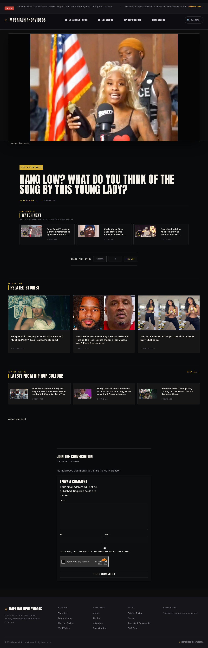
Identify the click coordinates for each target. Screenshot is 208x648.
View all (193, 372)
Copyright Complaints (139, 623)
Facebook (100, 259)
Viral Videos (158, 20)
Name (62, 534)
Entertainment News (76, 20)
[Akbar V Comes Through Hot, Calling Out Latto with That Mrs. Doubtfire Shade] (148, 394)
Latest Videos (105, 20)
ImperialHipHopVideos (25, 20)
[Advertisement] (104, 152)
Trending (62, 613)
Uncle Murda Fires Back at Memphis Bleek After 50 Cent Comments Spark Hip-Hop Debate (115, 234)
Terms (131, 618)
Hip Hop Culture (132, 20)
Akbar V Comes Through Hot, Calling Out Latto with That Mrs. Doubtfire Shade (178, 391)
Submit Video (99, 628)
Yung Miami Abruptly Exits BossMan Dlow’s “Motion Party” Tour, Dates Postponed (37, 338)
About (96, 613)
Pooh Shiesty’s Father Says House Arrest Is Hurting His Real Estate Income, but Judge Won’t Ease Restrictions (102, 340)
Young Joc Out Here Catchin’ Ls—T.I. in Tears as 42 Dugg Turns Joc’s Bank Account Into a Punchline (114, 392)
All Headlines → (195, 6)
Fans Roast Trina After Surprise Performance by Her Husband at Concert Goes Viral (58, 233)
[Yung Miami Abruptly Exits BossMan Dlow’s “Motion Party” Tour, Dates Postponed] (39, 312)
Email (107, 534)
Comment (63, 501)
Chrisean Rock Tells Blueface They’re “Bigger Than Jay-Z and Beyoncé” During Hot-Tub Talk (64, 6)
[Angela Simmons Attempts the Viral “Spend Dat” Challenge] (169, 312)
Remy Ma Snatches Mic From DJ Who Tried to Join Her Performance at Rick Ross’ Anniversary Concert (171, 236)
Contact (97, 618)
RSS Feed (132, 628)
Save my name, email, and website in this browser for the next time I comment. (95, 552)
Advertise (98, 623)
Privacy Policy (135, 613)
